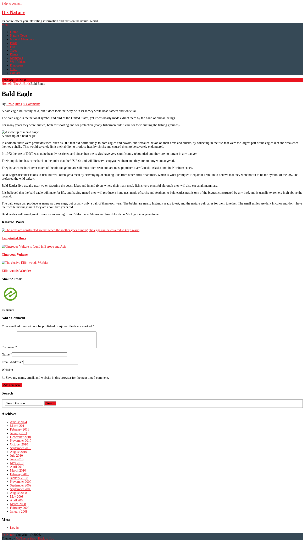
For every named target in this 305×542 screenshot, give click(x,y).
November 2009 (20, 481)
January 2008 (19, 511)
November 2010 (20, 440)
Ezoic (10, 104)
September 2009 (20, 485)
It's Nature (13, 12)
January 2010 (19, 478)
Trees (13, 50)
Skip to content (11, 3)
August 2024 (18, 422)
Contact (15, 73)
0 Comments (31, 104)
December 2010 (20, 437)
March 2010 (18, 470)
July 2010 (16, 455)
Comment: (9, 347)
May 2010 (16, 463)
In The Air (16, 83)
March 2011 (18, 425)
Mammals (16, 58)
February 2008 (19, 507)
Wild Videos (18, 61)
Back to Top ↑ (47, 538)
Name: (7, 354)
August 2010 (18, 452)
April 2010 (17, 466)
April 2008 (17, 500)
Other (13, 69)
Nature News (18, 35)
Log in (14, 527)
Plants (14, 54)
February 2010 (19, 474)
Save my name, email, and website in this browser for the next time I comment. (57, 377)
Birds (13, 43)
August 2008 (18, 493)
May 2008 (16, 496)
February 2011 (19, 429)
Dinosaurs (16, 65)
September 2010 (20, 448)
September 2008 (20, 489)
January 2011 (18, 433)
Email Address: (12, 362)
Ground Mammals (22, 39)
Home (14, 32)
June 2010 (16, 459)
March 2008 (18, 504)
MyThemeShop (26, 538)
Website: (7, 369)
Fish (13, 46)
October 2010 (19, 444)
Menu (5, 25)
